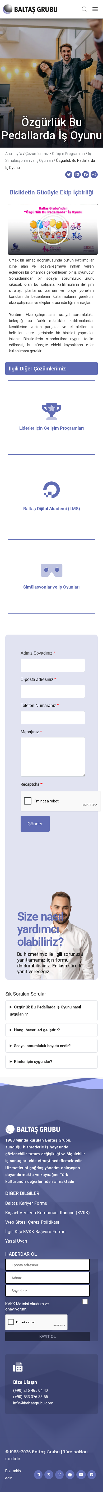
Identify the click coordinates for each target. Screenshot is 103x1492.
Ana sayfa (13, 154)
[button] (68, 174)
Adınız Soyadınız (38, 653)
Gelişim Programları (68, 154)
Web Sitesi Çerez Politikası (32, 1222)
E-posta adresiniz (38, 679)
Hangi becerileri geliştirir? (37, 1030)
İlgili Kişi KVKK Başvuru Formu (35, 1231)
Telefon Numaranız (40, 706)
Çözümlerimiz (37, 154)
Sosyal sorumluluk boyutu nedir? (42, 1045)
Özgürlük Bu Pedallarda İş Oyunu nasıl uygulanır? (45, 1010)
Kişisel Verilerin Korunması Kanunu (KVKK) (47, 1212)
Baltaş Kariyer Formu (26, 1203)
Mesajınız (31, 732)
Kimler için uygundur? (33, 1061)
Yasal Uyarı (16, 1241)
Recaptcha (32, 784)
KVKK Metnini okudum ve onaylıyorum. (27, 1307)
